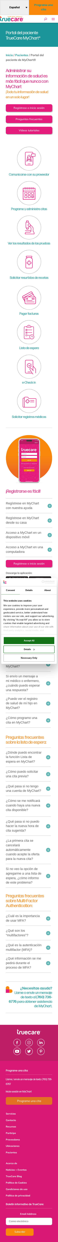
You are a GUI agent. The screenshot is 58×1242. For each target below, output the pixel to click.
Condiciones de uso (16, 1185)
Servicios (11, 1113)
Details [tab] (29, 590)
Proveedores (13, 1138)
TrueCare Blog (14, 1173)
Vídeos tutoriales (29, 130)
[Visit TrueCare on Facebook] (17, 1045)
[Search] (45, 19)
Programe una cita (43, 7)
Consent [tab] (10, 590)
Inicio (9, 55)
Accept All (29, 640)
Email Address (29, 1210)
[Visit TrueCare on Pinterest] (41, 1054)
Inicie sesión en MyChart (19, 1091)
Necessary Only (29, 658)
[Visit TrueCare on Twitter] (29, 1054)
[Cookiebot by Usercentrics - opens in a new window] (42, 582)
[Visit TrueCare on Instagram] (29, 1045)
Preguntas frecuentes (29, 119)
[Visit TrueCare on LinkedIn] (41, 1045)
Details (27, 649)
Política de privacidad (18, 1191)
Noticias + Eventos (16, 1167)
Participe (11, 1132)
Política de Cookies (16, 1179)
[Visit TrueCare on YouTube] (17, 1054)
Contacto (11, 1119)
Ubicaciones (12, 1144)
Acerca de (11, 1161)
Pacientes (21, 55)
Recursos (11, 1125)
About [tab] (47, 590)
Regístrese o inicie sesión (29, 108)
